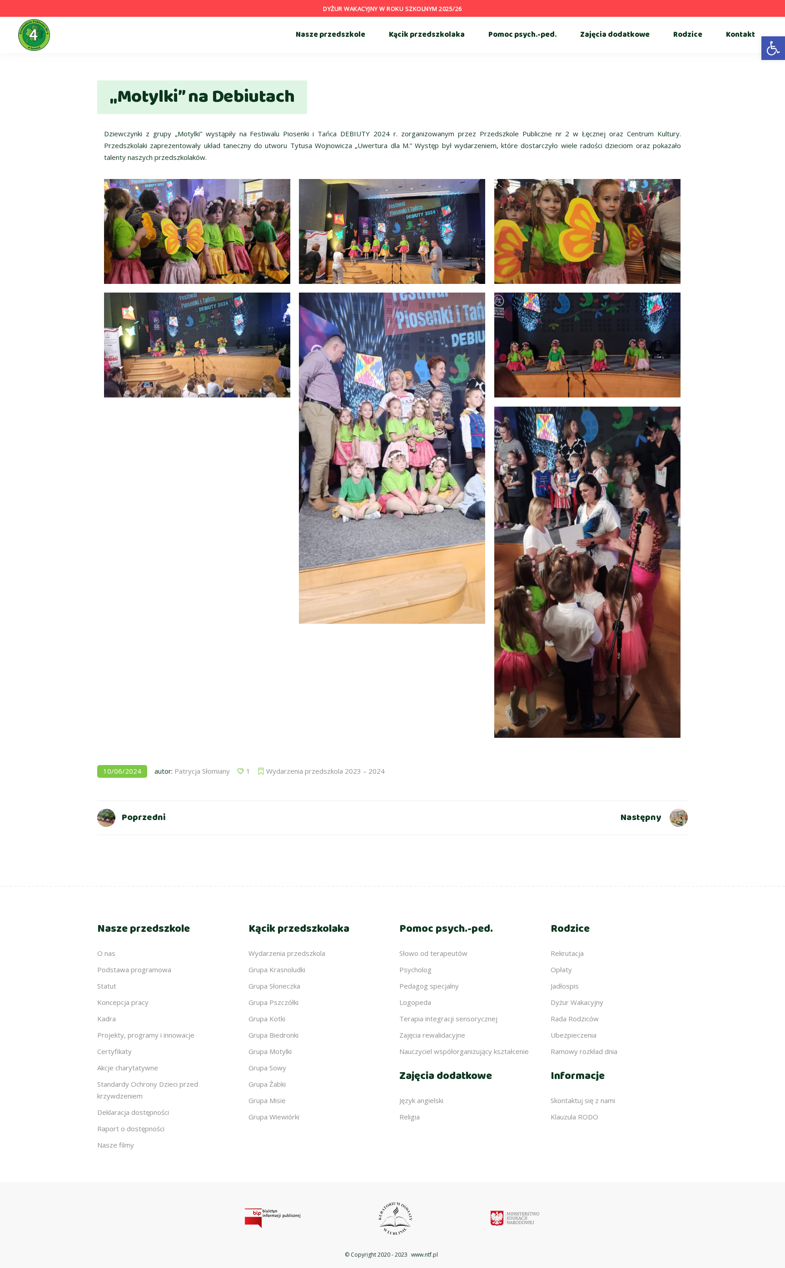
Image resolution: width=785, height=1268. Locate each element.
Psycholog (415, 969)
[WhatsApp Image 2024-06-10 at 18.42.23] (587, 572)
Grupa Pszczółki (273, 1002)
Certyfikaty (114, 1051)
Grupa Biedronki (273, 1034)
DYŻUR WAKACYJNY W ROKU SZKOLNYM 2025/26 (392, 9)
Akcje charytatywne (127, 1067)
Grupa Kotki (266, 1018)
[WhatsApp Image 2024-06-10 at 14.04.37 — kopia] (587, 231)
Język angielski (421, 1100)
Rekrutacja (567, 953)
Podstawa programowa (134, 969)
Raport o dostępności (130, 1128)
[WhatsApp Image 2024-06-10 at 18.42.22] (392, 458)
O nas (106, 953)
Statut (106, 985)
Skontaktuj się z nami (583, 1100)
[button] (773, 48)
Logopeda (415, 1002)
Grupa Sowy (267, 1067)
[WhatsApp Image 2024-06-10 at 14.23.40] (197, 345)
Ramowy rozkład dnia (584, 1051)
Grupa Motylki (270, 1051)
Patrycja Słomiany (202, 771)
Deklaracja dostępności (133, 1112)
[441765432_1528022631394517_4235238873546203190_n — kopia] (197, 231)
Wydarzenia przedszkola (286, 953)
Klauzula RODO (574, 1116)
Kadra (106, 1018)
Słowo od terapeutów (433, 953)
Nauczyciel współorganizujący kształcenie (464, 1051)
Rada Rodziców (575, 1018)
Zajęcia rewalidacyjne (432, 1034)
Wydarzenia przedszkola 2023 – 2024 (325, 771)
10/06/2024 (122, 771)
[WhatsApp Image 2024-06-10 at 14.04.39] (587, 345)
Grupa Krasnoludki (276, 969)
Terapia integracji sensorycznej (448, 1018)
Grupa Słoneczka (274, 985)
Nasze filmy (115, 1144)
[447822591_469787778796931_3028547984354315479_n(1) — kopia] (392, 231)
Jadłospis (565, 985)
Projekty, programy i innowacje (145, 1034)
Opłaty (561, 969)
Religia (409, 1116)
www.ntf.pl (424, 1254)
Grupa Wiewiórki (273, 1116)
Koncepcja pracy (123, 1002)
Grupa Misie (267, 1100)
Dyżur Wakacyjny (577, 1002)
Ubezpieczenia (573, 1034)
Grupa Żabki (267, 1084)
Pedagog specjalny (429, 985)
